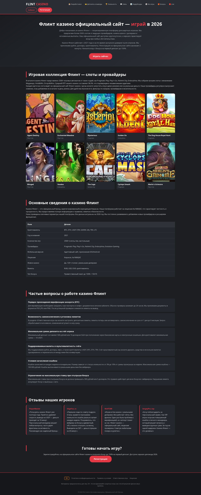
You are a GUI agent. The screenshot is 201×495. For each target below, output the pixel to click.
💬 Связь (123, 4)
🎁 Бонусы (162, 4)
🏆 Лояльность (111, 4)
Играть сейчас (100, 56)
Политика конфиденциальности (83, 478)
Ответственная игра (120, 478)
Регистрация (45, 10)
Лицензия (133, 478)
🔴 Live (171, 4)
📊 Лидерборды (136, 4)
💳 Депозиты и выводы (93, 4)
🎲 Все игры (149, 4)
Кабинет (31, 10)
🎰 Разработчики (75, 4)
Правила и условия (104, 478)
